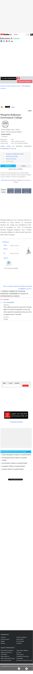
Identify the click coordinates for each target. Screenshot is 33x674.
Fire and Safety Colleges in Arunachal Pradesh (14, 463)
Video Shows (4, 654)
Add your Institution (24, 81)
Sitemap (3, 643)
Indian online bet (5, 656)
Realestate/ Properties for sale (24, 660)
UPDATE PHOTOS (5, 180)
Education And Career (6, 652)
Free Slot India (20, 641)
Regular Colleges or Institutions (10, 86)
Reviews (5, 136)
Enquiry (3, 641)
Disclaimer (19, 643)
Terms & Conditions (21, 637)
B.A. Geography (5, 299)
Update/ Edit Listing (11, 156)
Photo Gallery (20, 654)
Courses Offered (5, 146)
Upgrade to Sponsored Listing (14, 154)
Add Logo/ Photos (11, 159)
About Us (3, 637)
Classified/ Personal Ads (22, 656)
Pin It (13, 107)
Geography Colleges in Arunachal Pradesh (13, 466)
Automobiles (19, 658)
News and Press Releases (7, 650)
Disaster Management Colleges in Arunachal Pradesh (16, 454)
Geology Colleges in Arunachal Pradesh (12, 469)
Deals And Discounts (6, 660)
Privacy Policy (19, 639)
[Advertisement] (16, 16)
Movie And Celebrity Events (8, 658)
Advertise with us (5, 639)
